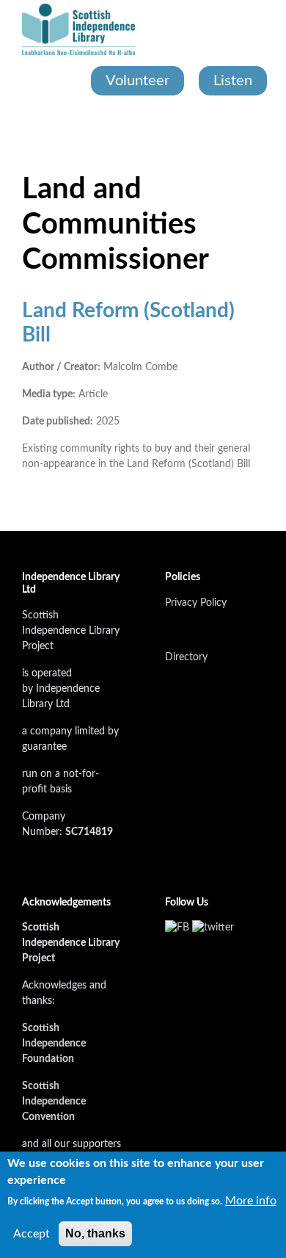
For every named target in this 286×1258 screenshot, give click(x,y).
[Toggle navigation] (23, 124)
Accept (31, 1234)
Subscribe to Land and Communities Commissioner (28, 507)
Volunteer (137, 80)
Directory (186, 657)
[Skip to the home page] (78, 29)
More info (250, 1201)
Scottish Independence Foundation (54, 1043)
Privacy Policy (196, 603)
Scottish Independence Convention (54, 1101)
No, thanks (95, 1233)
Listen (232, 80)
